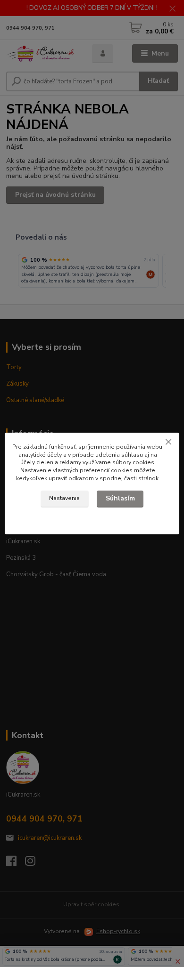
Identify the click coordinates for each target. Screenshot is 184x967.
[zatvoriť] (168, 442)
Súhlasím (120, 498)
